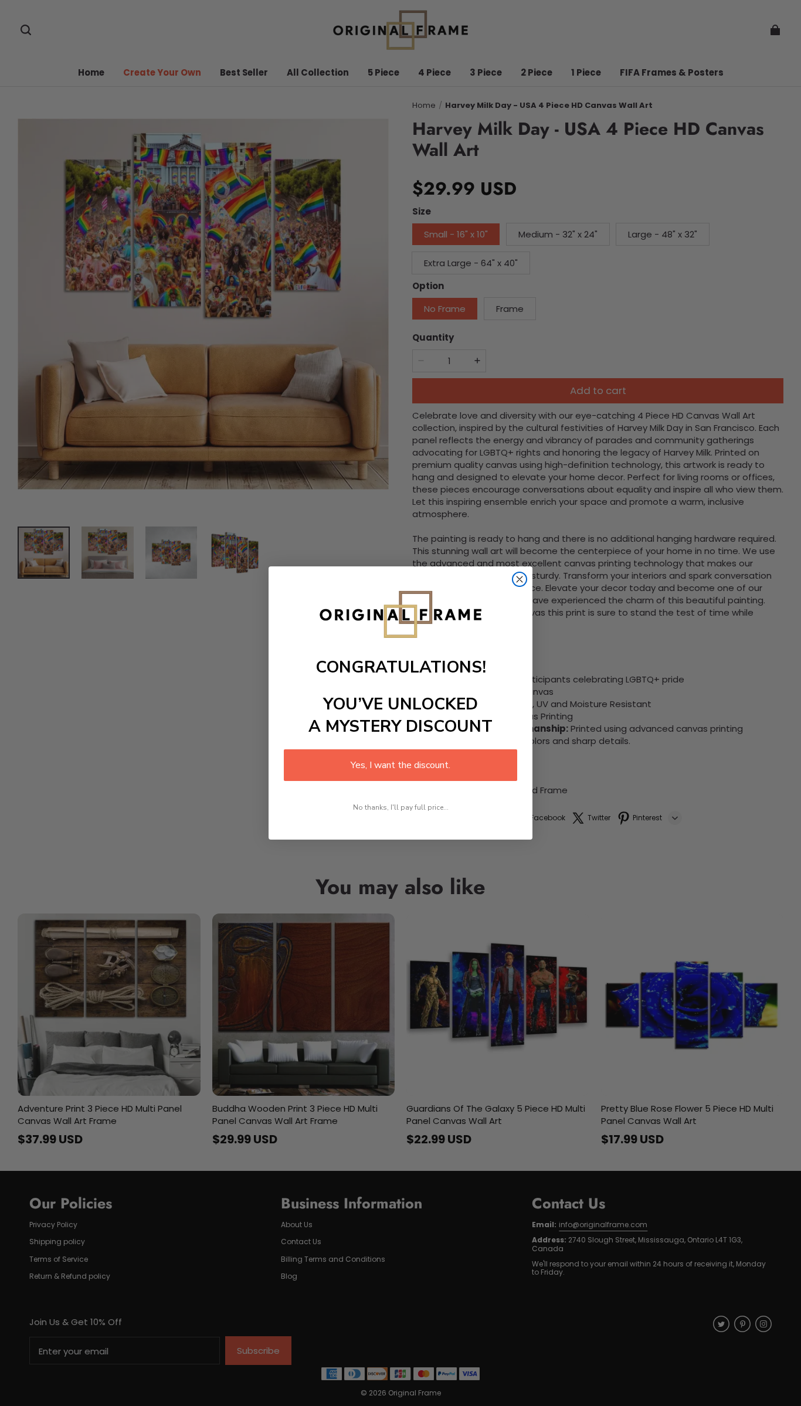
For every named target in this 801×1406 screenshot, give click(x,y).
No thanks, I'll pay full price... (401, 807)
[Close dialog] (519, 579)
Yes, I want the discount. (400, 765)
